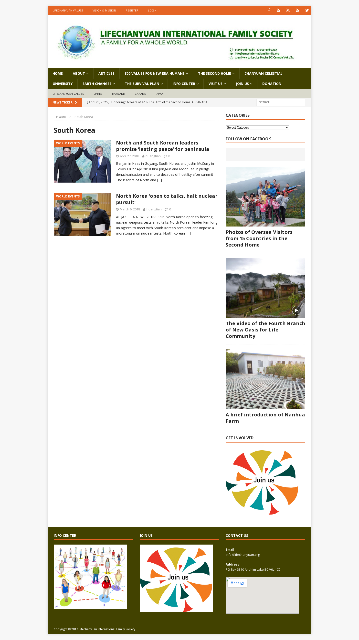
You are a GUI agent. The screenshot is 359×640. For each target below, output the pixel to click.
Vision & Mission (104, 10)
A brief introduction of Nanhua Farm (265, 417)
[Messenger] (288, 10)
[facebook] (269, 10)
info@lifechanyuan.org (243, 554)
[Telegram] (297, 10)
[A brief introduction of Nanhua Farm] (265, 379)
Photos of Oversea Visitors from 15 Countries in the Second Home (259, 238)
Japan (160, 93)
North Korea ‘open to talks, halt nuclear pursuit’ (167, 199)
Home (58, 73)
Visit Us (215, 83)
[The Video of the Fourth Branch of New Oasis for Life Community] (265, 288)
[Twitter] (307, 10)
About (79, 73)
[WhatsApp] (278, 10)
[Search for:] (280, 102)
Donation (271, 83)
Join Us (242, 83)
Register (132, 10)
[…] (159, 180)
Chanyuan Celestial (263, 73)
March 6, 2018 (130, 209)
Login (152, 10)
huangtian (153, 156)
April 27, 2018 (129, 156)
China (98, 93)
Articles (106, 73)
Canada (140, 93)
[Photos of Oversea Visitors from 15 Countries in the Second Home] (265, 197)
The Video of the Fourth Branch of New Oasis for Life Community (265, 329)
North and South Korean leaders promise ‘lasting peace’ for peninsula (162, 145)
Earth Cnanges (97, 83)
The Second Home (214, 73)
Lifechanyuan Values (68, 10)
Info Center (184, 83)
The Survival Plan (142, 83)
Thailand (118, 93)
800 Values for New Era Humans (155, 73)
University (63, 83)
